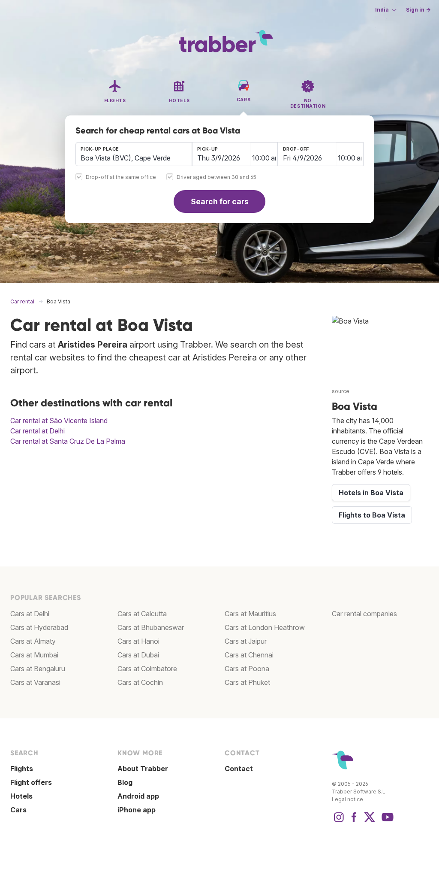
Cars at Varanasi (35, 682)
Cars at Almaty (33, 641)
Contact (239, 768)
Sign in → (418, 9)
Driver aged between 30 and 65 (216, 177)
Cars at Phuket (247, 682)
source (340, 391)
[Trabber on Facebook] (354, 821)
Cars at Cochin (140, 682)
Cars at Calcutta (142, 613)
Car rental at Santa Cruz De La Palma (67, 441)
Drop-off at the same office (121, 177)
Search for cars (220, 201)
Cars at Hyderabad (39, 627)
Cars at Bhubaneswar (150, 627)
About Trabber (142, 768)
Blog (124, 782)
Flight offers (31, 782)
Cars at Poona (247, 668)
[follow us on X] (369, 821)
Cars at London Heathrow (265, 627)
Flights (21, 768)
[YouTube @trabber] (386, 821)
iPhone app (136, 809)
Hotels (21, 796)
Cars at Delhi (29, 613)
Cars (18, 809)
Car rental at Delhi (37, 431)
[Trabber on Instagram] (339, 821)
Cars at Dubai (138, 655)
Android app (138, 796)
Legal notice (347, 799)
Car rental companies (364, 613)
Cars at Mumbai (34, 655)
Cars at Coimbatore (147, 668)
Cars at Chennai (249, 655)
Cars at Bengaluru (37, 668)
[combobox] (133, 154)
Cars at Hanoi (138, 641)
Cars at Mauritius (250, 613)
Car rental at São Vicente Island (59, 420)
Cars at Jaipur (246, 641)
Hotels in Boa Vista (371, 492)
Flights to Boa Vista (372, 515)
